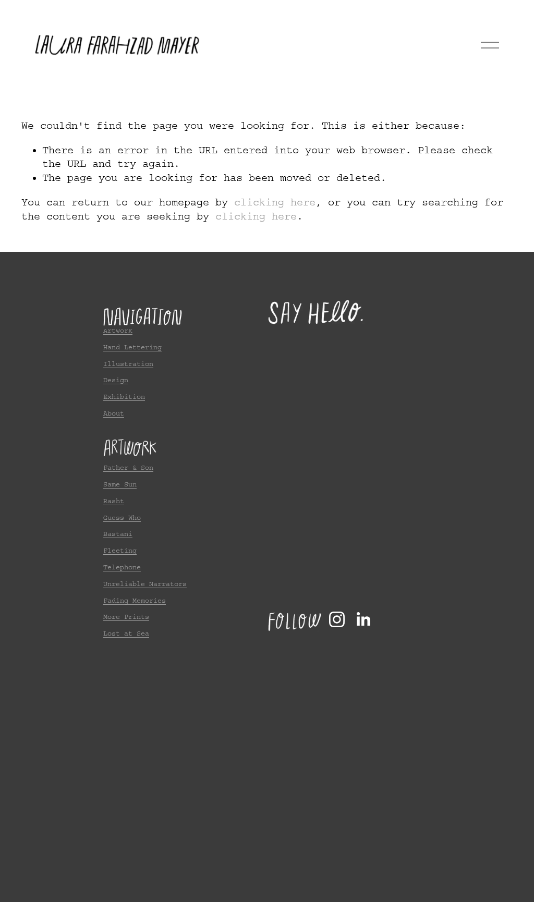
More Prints (126, 616)
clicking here (274, 202)
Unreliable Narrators (145, 584)
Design (115, 380)
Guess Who (122, 517)
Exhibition (124, 396)
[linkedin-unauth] (363, 619)
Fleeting (120, 550)
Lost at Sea (126, 633)
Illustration (128, 364)
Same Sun (120, 484)
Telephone (122, 567)
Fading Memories (134, 600)
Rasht (113, 501)
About (113, 413)
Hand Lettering (132, 347)
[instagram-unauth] (337, 619)
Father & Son (128, 467)
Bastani (117, 534)
